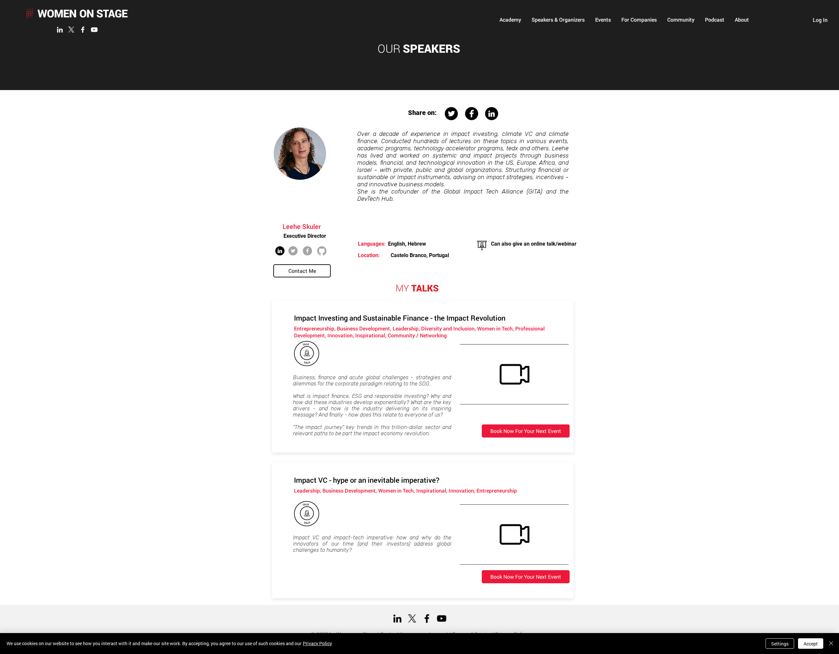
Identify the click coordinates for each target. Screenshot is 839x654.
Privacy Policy (317, 643)
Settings (780, 644)
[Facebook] (83, 30)
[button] (510, 19)
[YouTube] (94, 30)
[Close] (831, 643)
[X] (71, 30)
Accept (811, 644)
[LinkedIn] (60, 30)
